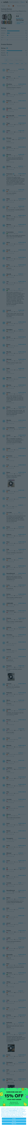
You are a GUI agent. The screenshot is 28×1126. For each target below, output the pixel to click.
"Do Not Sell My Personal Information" (12, 1116)
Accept (14, 1118)
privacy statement (13, 1110)
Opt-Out (14, 1121)
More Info (14, 1123)
